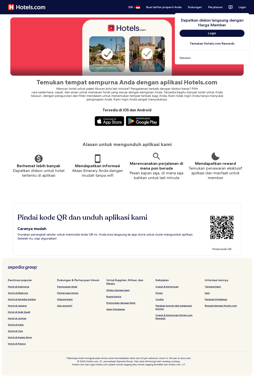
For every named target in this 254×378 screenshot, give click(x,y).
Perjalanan (215, 7)
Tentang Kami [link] (213, 286)
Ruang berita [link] (113, 296)
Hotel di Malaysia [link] (18, 292)
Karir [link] (207, 292)
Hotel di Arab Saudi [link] (19, 311)
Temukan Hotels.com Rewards (212, 43)
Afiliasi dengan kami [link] (118, 290)
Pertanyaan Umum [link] (67, 292)
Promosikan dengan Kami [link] (120, 302)
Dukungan (195, 7)
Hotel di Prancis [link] (17, 343)
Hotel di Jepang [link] (17, 305)
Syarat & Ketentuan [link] (167, 286)
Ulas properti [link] (64, 305)
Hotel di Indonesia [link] (18, 286)
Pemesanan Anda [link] (67, 286)
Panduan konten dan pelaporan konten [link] (174, 307)
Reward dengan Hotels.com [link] (221, 305)
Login (242, 7)
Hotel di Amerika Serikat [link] (22, 299)
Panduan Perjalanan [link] (216, 299)
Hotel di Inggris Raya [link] (20, 337)
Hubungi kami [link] (65, 299)
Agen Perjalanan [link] (115, 309)
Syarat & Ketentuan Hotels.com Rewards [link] (174, 317)
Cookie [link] (160, 299)
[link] (212, 58)
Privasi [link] (159, 292)
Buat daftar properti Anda (164, 7)
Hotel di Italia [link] (16, 324)
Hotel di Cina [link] (15, 330)
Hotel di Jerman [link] (17, 318)
